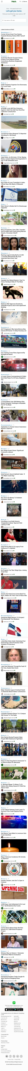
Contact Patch (4, 1049)
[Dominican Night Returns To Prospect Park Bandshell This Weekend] (14, 629)
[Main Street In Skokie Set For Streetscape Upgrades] (14, 218)
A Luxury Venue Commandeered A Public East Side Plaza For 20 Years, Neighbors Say (13, 378)
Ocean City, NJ (17, 1024)
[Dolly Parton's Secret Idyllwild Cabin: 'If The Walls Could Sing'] (14, 486)
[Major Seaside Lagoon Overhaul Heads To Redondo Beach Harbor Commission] (14, 702)
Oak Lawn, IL (3, 1030)
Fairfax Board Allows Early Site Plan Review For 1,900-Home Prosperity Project (12, 929)
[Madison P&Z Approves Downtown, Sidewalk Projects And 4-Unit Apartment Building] (14, 317)
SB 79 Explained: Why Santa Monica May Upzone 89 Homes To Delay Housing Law (13, 330)
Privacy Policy (17, 1059)
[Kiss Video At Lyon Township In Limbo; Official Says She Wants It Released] (14, 194)
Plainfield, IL (3, 1031)
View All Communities (18, 1031)
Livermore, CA (4, 1018)
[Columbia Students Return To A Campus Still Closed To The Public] (14, 725)
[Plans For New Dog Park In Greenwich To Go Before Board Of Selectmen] (14, 773)
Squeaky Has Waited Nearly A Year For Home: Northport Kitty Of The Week (13, 281)
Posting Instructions (5, 1052)
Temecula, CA (4, 1021)
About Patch (3, 1036)
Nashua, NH (16, 1019)
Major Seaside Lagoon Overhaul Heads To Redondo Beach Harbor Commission (13, 690)
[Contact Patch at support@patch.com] (7, 1056)
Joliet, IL (3, 1028)
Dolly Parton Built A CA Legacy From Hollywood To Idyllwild (12, 547)
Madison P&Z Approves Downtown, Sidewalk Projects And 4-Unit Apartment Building (13, 305)
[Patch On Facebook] (10, 1056)
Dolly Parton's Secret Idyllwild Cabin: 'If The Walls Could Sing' (13, 475)
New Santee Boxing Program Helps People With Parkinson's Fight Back (11, 738)
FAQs (2, 1047)
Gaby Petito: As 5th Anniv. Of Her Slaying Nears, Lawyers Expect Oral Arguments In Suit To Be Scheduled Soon (14, 158)
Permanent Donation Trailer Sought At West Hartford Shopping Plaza (12, 977)
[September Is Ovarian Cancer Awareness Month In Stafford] (14, 439)
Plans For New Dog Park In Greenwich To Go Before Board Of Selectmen (13, 761)
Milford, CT (3, 1026)
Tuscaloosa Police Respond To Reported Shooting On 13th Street (13, 134)
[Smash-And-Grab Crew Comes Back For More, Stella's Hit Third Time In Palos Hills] (14, 606)
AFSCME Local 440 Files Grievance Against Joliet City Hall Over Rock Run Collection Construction (12, 110)
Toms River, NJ (17, 1026)
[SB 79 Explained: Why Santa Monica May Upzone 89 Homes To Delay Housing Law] (14, 341)
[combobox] (15, 20)
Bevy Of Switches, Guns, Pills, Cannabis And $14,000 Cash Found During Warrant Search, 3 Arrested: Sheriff (13, 231)
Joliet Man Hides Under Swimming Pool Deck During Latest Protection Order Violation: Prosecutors (13, 642)
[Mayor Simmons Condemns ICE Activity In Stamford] (14, 869)
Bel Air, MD (16, 1016)
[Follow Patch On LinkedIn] (17, 1056)
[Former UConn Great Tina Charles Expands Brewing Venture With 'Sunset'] (14, 46)
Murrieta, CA (3, 1019)
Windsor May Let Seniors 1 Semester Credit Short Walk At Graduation (12, 953)
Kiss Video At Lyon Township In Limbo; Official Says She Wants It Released (13, 183)
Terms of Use (10, 1059)
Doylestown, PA (17, 1028)
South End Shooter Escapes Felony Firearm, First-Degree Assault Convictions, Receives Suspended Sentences (12, 60)
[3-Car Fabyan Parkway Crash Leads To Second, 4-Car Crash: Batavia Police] (14, 822)
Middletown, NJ (17, 1023)
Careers (2, 1038)
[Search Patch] (21, 1)
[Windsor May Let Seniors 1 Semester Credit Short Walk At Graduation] (14, 965)
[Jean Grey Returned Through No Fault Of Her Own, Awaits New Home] (14, 678)
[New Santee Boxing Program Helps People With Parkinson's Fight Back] (14, 749)
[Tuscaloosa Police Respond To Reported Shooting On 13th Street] (14, 145)
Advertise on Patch (5, 1042)
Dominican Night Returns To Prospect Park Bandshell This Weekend (12, 618)
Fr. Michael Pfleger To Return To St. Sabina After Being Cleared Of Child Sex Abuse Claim (13, 786)
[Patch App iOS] (9, 1010)
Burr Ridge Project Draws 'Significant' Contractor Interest (12, 451)
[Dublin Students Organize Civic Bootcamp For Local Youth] (14, 97)
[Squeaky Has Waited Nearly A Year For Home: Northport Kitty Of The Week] (14, 292)
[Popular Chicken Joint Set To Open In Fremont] (14, 892)
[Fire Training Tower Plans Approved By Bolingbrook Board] (14, 365)
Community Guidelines (6, 1050)
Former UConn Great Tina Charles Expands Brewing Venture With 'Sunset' (13, 35)
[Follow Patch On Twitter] (14, 1056)
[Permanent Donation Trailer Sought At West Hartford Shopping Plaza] (14, 989)
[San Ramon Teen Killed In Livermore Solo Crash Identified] (14, 845)
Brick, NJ (16, 1021)
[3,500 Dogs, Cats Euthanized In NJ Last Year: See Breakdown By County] (14, 916)
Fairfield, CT (3, 1023)
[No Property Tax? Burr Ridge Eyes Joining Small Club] (14, 582)
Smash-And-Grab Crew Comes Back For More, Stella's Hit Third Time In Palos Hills (14, 594)
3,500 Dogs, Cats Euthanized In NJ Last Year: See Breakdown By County (13, 905)
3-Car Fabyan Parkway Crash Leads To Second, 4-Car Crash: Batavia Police (13, 810)
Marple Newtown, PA (18, 1030)
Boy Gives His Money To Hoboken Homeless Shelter (11, 498)
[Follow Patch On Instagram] (21, 1056)
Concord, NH (16, 1018)
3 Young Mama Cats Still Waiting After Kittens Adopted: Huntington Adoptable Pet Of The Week (13, 403)
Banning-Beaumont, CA (6, 1016)
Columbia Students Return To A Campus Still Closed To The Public (13, 714)
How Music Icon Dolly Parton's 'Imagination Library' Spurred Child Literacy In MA (11, 523)
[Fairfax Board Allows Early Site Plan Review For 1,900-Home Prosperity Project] (14, 941)
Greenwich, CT (4, 1024)
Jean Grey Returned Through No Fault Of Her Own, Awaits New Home (13, 667)
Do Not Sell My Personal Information (14, 1064)
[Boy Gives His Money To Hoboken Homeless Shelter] (14, 510)
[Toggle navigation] (2, 1)
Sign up (25, 1)
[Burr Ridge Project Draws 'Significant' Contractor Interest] (14, 462)
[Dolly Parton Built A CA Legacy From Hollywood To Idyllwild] (14, 558)
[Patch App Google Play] (18, 1010)
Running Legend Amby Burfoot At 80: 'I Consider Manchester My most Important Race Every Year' (12, 256)
